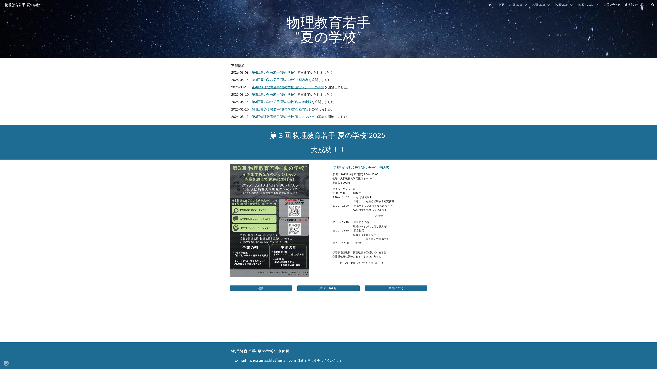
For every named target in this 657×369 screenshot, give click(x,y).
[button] (653, 5)
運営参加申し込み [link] (636, 4)
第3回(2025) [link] (538, 4)
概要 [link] (501, 4)
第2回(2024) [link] (561, 4)
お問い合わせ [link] (612, 4)
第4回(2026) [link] (515, 4)
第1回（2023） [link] (586, 4)
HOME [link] (489, 4)
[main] (328, 29)
